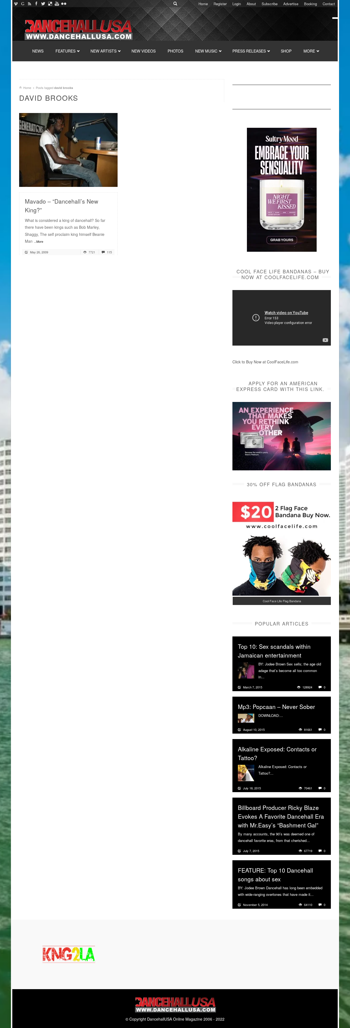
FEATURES (65, 51)
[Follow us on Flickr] (63, 3)
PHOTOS (175, 51)
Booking (310, 3)
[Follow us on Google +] (22, 3)
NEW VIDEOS (144, 51)
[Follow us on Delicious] (49, 3)
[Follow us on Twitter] (43, 3)
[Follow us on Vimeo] (15, 3)
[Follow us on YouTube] (56, 3)
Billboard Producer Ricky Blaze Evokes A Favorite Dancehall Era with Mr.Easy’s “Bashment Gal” (281, 816)
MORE (309, 51)
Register (220, 3)
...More (38, 241)
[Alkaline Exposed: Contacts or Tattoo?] (246, 772)
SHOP (286, 51)
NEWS (37, 51)
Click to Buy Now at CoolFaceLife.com (265, 361)
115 (109, 252)
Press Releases (249, 51)
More (269, 677)
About (251, 3)
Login (236, 3)
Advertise (290, 3)
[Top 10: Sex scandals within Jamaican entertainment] (246, 670)
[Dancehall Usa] (78, 28)
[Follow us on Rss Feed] (29, 3)
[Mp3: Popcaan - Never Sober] (246, 717)
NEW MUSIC (206, 51)
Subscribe (270, 3)
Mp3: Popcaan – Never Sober (276, 706)
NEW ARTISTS (103, 51)
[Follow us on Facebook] (36, 3)
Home (203, 3)
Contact (329, 3)
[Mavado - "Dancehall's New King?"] (68, 149)
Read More (98, 180)
